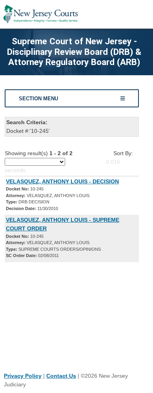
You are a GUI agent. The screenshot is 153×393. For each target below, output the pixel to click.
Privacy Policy (23, 376)
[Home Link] (40, 14)
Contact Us (61, 376)
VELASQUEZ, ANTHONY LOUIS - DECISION (62, 181)
